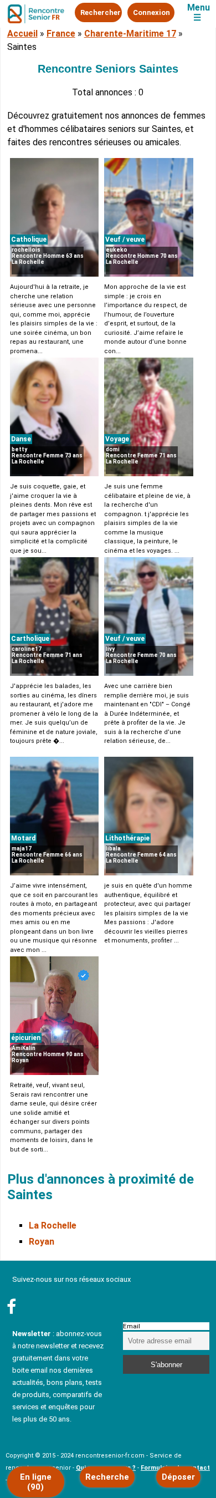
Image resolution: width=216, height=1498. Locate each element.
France (61, 33)
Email (131, 1326)
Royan (41, 1241)
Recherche (107, 1477)
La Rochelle (52, 1225)
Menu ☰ (198, 13)
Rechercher (100, 12)
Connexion (151, 12)
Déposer (178, 1477)
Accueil (22, 33)
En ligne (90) (36, 1482)
